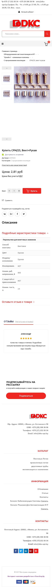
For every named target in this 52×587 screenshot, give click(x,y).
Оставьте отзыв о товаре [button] (17, 302)
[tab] (26, 233)
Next (6, 68)
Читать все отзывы (24, 322)
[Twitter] (4, 213)
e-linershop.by (39, 576)
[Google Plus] (11, 213)
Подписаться (26, 396)
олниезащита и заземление (36, 469)
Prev (6, 139)
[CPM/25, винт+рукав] (6, 79)
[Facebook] (17, 213)
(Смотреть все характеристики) (14, 165)
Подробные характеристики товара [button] (24, 233)
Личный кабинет (27, 12)
